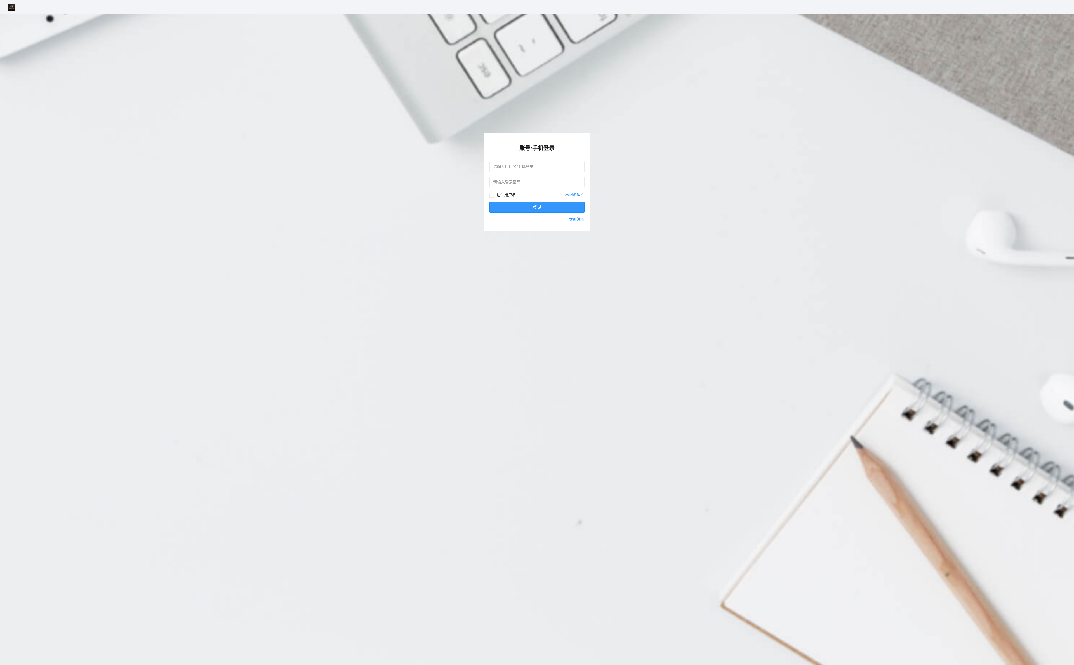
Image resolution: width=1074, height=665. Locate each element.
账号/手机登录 (537, 148)
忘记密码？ (575, 195)
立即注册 (577, 219)
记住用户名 (506, 195)
